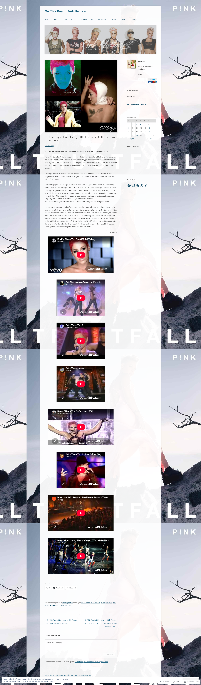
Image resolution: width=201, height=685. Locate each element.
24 (137, 135)
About (56, 19)
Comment (109, 654)
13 (149, 128)
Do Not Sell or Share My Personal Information (76, 675)
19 (145, 132)
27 (149, 135)
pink (110, 603)
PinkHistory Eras (70, 19)
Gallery (124, 19)
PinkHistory (54, 605)
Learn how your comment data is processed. (91, 662)
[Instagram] (133, 185)
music (103, 603)
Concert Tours (86, 19)
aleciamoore (95, 603)
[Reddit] (129, 185)
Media (114, 19)
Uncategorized (67, 603)
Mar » (152, 138)
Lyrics (134, 19)
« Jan (132, 138)
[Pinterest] (146, 185)
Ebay (143, 19)
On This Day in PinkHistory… (138, 104)
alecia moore (85, 603)
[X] (142, 185)
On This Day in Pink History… (67, 11)
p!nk (107, 603)
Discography (102, 19)
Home (47, 19)
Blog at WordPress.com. (53, 675)
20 (149, 132)
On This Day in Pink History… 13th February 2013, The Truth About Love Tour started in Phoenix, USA (100, 623)
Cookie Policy (48, 681)
